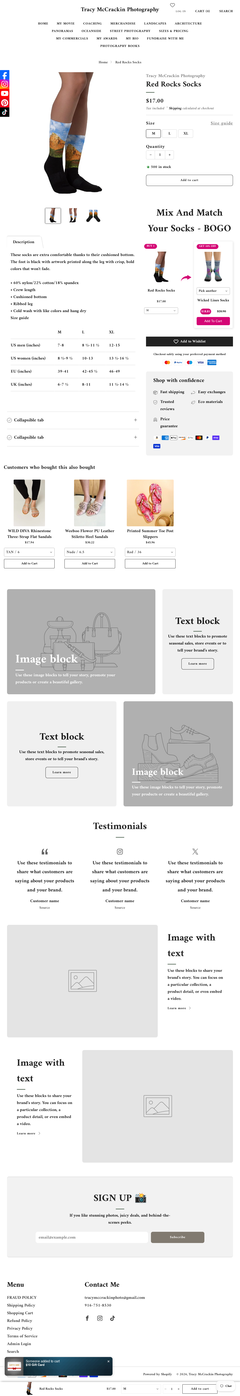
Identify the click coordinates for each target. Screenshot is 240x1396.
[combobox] (161, 310)
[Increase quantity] (178, 1389)
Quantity (155, 147)
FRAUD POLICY (22, 1297)
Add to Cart (29, 563)
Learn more (197, 664)
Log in (181, 11)
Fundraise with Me (165, 39)
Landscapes (155, 24)
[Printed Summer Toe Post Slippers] (150, 503)
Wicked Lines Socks (213, 300)
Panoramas (62, 31)
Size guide (222, 123)
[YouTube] (4, 93)
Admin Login (19, 1344)
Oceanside (91, 31)
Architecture (188, 24)
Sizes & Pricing (173, 31)
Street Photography (130, 31)
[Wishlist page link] (172, 5)
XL (186, 133)
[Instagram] (4, 84)
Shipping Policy (21, 1305)
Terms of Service (22, 1336)
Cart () (202, 11)
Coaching (92, 24)
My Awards (107, 39)
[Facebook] (4, 74)
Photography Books (120, 46)
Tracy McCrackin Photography (120, 10)
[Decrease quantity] (165, 1389)
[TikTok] (4, 112)
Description (23, 242)
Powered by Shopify (157, 1374)
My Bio (132, 39)
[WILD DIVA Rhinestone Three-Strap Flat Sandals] (29, 503)
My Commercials (72, 39)
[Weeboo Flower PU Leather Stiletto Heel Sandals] (89, 503)
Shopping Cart (20, 1313)
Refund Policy (19, 1321)
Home (43, 24)
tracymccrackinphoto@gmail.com (115, 1297)
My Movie (66, 24)
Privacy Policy (20, 1328)
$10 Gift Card (35, 1365)
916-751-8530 (98, 1305)
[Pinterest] (4, 102)
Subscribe (177, 1237)
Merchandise (123, 24)
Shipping (175, 108)
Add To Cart (213, 321)
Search (226, 11)
